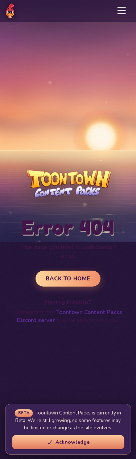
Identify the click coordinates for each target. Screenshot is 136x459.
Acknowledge (72, 442)
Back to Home (68, 278)
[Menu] (122, 11)
